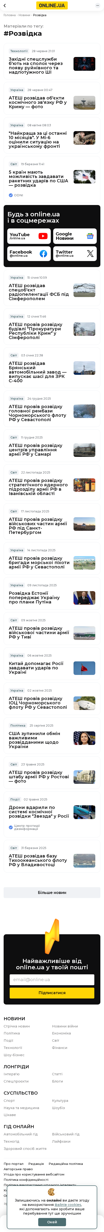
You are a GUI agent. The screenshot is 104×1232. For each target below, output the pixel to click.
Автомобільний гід (21, 1134)
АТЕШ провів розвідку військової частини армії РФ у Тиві (39, 633)
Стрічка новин (17, 1026)
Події (15, 799)
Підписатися (52, 993)
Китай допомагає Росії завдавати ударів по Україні (36, 668)
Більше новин (52, 892)
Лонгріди (16, 1066)
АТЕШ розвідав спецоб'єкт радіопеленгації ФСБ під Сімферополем (39, 292)
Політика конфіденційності (26, 1180)
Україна (16, 90)
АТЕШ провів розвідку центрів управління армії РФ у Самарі (35, 450)
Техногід (11, 1141)
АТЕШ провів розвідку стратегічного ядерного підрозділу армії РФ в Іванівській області (38, 487)
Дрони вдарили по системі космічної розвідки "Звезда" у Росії (39, 812)
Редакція (36, 1164)
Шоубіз (58, 1108)
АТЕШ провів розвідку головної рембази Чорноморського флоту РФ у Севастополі (37, 413)
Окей (52, 1222)
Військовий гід (66, 1134)
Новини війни (65, 1026)
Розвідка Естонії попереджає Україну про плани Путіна (34, 598)
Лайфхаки (61, 1141)
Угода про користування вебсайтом (34, 1174)
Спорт (9, 1100)
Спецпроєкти (16, 1081)
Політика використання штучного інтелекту (40, 1185)
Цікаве (10, 1115)
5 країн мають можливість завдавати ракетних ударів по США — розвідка (38, 179)
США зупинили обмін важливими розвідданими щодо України (34, 740)
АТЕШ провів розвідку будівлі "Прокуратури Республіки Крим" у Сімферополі (35, 331)
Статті (57, 1074)
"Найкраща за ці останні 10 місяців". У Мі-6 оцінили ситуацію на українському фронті (38, 140)
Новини (14, 1018)
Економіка (61, 1033)
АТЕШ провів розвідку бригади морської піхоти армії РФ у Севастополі (39, 563)
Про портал (13, 1164)
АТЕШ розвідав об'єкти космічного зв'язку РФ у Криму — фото (38, 102)
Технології (19, 51)
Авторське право (18, 1169)
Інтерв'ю (12, 1074)
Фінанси (59, 1048)
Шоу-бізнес (14, 1055)
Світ (13, 164)
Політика (17, 725)
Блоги (57, 1081)
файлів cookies (68, 1205)
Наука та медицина (21, 1108)
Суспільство (21, 1093)
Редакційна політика (66, 1164)
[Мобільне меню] (97, 5)
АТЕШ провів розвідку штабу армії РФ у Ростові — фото (39, 777)
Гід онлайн (19, 1126)
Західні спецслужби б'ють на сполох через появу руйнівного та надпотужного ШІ (36, 66)
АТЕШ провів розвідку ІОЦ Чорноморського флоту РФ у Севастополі (38, 703)
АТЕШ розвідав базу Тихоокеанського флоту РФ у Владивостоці (38, 860)
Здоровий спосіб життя (25, 1149)
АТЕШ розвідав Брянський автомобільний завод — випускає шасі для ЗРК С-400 (38, 372)
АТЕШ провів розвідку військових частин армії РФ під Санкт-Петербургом (38, 526)
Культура (60, 1100)
